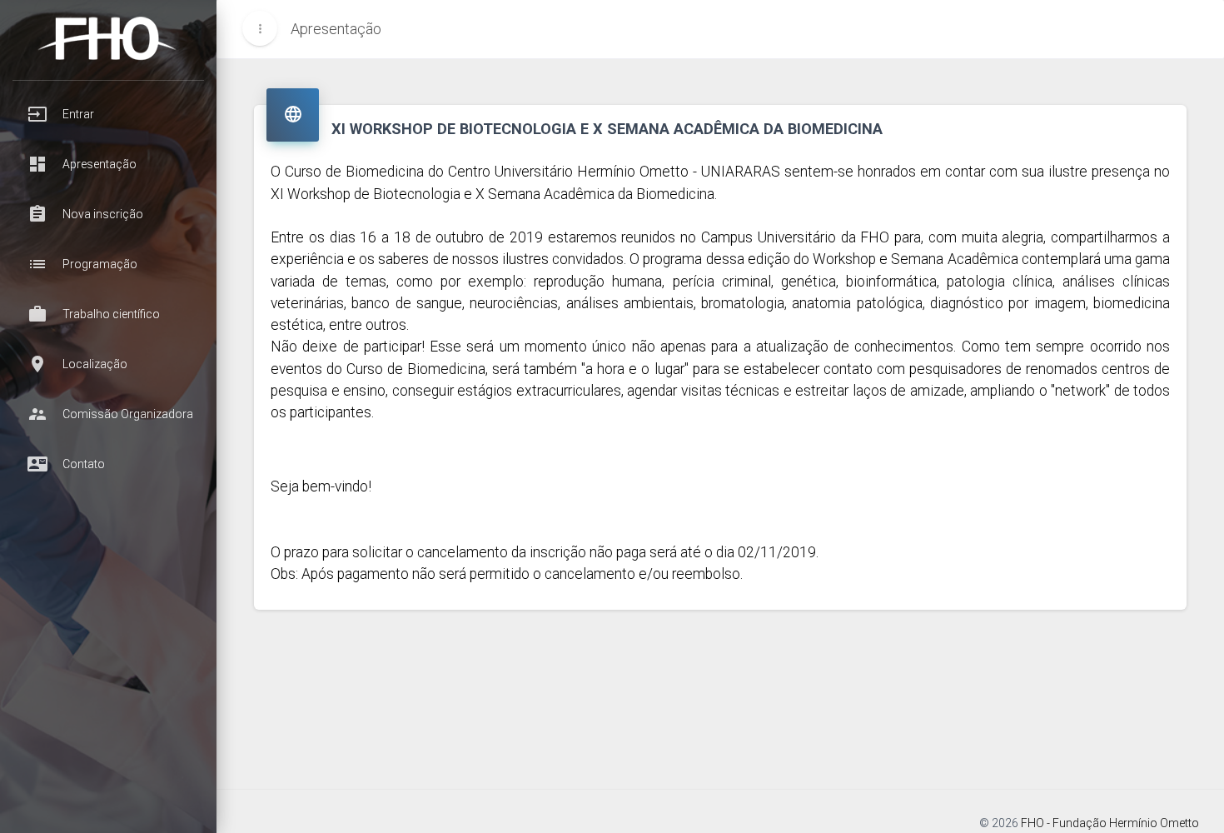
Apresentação (336, 28)
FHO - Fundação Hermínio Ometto (1110, 823)
